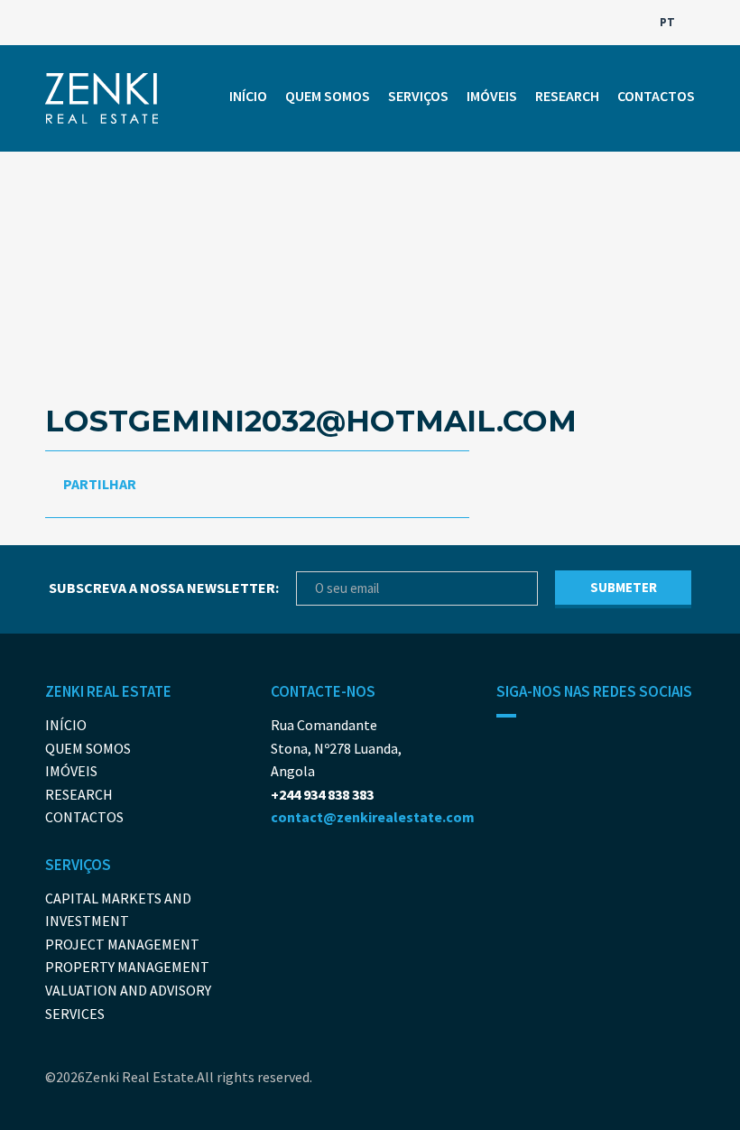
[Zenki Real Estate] (101, 98)
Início (248, 96)
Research (567, 96)
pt (669, 22)
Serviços (418, 96)
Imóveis (492, 96)
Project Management (122, 944)
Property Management (127, 967)
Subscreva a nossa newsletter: (164, 588)
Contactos (656, 96)
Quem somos (327, 96)
